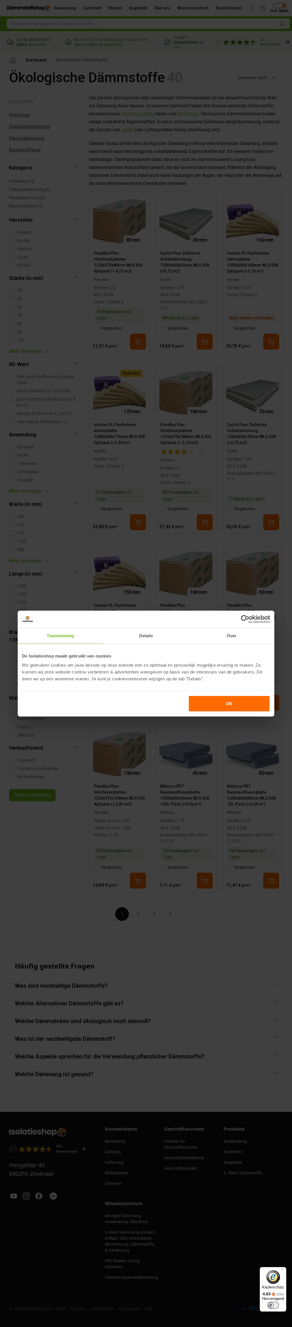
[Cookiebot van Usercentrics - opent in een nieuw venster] (245, 619)
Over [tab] (231, 635)
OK (229, 703)
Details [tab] (146, 635)
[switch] (273, 1305)
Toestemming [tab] (60, 635)
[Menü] (282, 1270)
